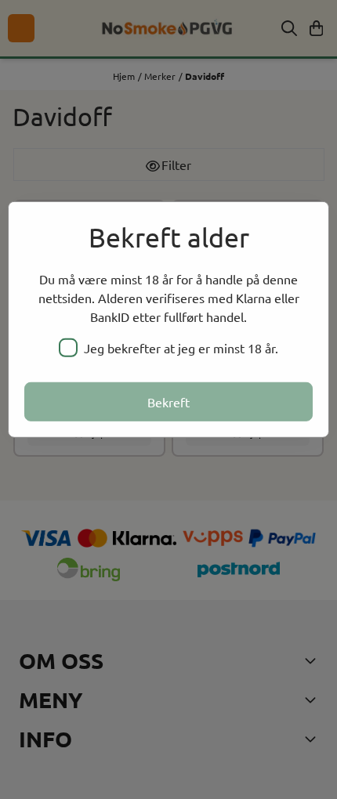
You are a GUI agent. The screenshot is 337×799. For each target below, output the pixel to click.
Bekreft (168, 402)
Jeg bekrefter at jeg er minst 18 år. (181, 348)
